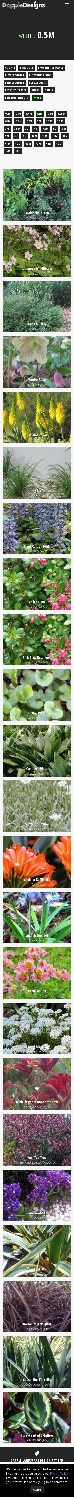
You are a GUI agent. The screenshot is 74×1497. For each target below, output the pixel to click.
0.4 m (29, 113)
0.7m (7, 121)
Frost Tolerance (15, 90)
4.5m (45, 129)
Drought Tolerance (50, 67)
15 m (18, 144)
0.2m (7, 113)
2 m (7, 129)
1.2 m (49, 121)
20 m (7, 151)
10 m (34, 136)
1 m (39, 121)
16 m (28, 144)
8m (16, 136)
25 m (18, 151)
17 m (38, 144)
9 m (25, 136)
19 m (59, 144)
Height (35, 90)
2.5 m (17, 129)
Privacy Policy (59, 1473)
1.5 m (60, 121)
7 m (7, 136)
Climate (10, 67)
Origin (49, 90)
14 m (7, 144)
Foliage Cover (37, 83)
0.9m (29, 121)
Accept (37, 1489)
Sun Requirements (16, 98)
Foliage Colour (14, 83)
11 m (44, 136)
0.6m (50, 113)
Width (26, 36)
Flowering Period (40, 75)
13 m (65, 136)
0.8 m (19, 121)
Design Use (26, 67)
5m (55, 129)
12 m (54, 136)
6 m (64, 129)
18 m (48, 144)
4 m (36, 129)
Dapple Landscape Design (23, 5)
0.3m (18, 113)
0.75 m (61, 113)
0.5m (39, 113)
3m (27, 129)
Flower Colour (14, 75)
